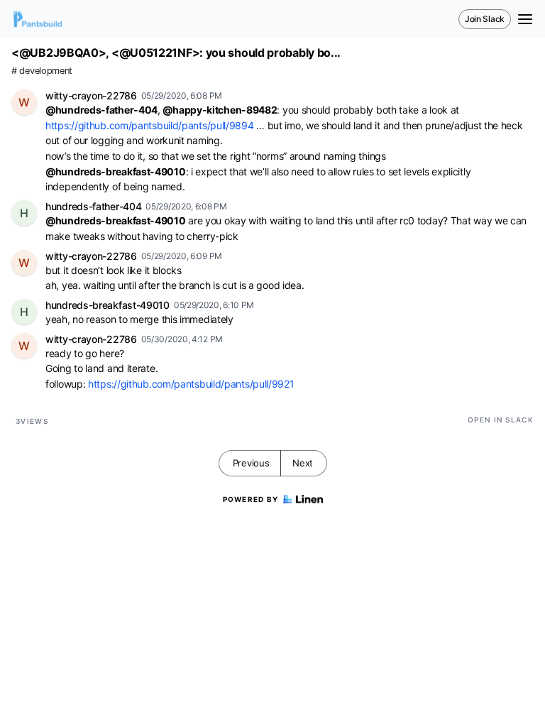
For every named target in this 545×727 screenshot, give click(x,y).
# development (41, 70)
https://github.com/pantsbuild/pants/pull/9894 (149, 125)
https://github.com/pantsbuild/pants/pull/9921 (191, 384)
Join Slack (485, 18)
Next (302, 463)
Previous (251, 463)
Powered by (251, 499)
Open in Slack (501, 419)
